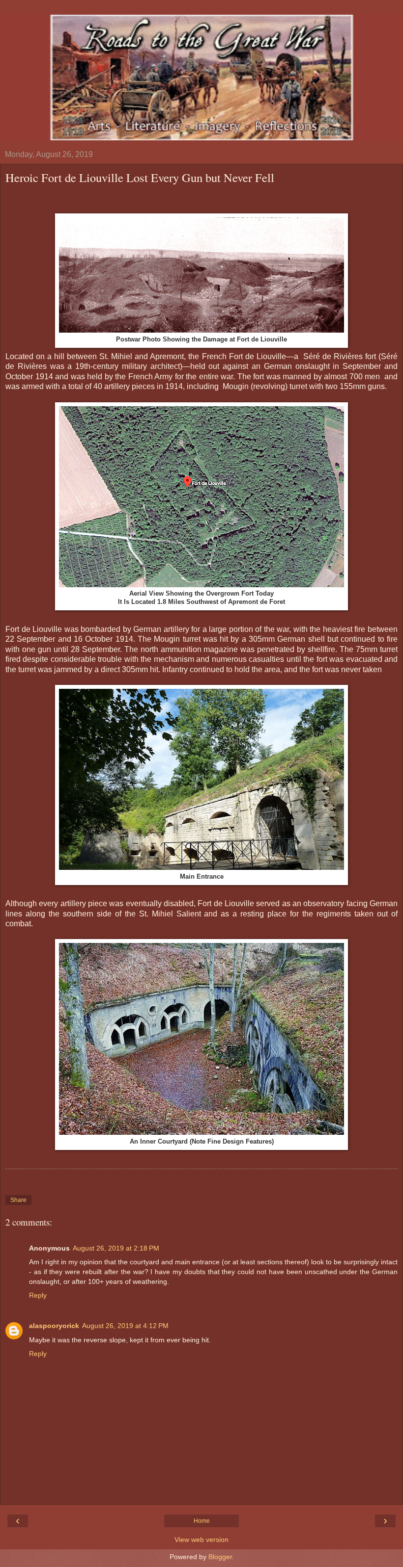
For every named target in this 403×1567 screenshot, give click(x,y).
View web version (201, 1539)
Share (18, 1200)
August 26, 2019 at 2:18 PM (116, 1248)
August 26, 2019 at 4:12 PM (125, 1326)
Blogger (220, 1557)
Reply (38, 1295)
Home (202, 1520)
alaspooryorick (54, 1326)
